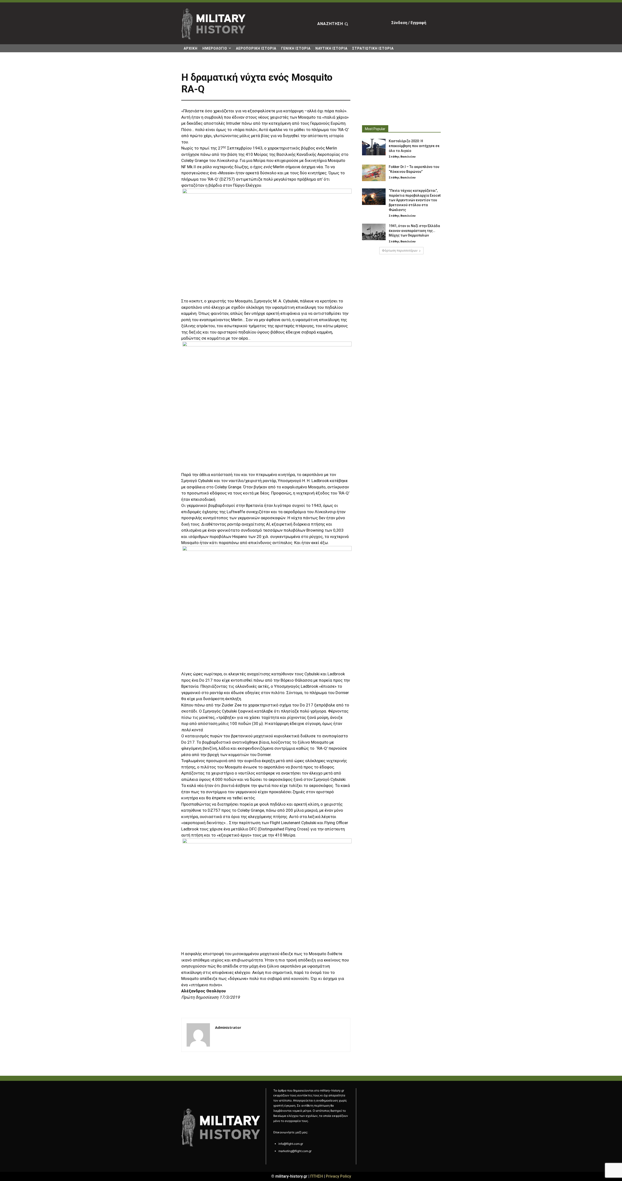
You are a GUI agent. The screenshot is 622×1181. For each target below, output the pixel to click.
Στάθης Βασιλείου (402, 156)
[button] (333, 24)
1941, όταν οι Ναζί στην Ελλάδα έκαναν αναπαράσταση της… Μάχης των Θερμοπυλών (414, 230)
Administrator (228, 1027)
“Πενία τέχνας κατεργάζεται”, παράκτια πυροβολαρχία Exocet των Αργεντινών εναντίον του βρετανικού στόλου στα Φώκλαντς (415, 200)
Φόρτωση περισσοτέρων (399, 250)
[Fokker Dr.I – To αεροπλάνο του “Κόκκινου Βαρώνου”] (374, 173)
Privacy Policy (338, 1176)
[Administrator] (198, 1035)
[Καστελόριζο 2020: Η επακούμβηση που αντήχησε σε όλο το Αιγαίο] (374, 147)
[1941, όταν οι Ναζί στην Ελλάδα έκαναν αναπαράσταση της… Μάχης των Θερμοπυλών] (374, 232)
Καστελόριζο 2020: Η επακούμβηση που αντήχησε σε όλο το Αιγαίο (414, 145)
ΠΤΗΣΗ (316, 1176)
